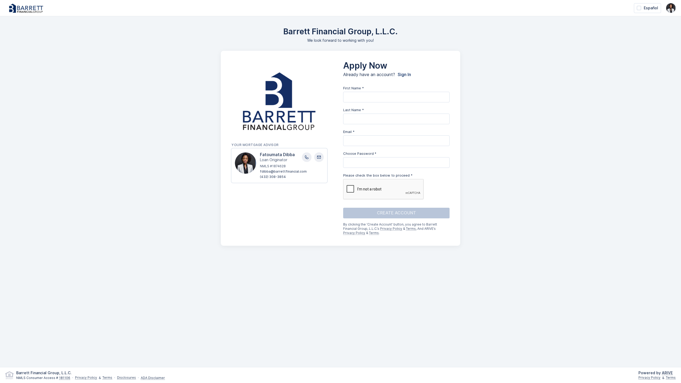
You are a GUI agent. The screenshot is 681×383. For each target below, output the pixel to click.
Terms (411, 229)
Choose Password (358, 153)
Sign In (404, 75)
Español (651, 8)
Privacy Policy (391, 229)
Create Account (396, 212)
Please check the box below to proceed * (378, 175)
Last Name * (353, 110)
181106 (64, 378)
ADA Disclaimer (153, 378)
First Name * (353, 88)
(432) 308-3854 (273, 177)
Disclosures (126, 378)
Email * (349, 132)
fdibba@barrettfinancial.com (283, 171)
